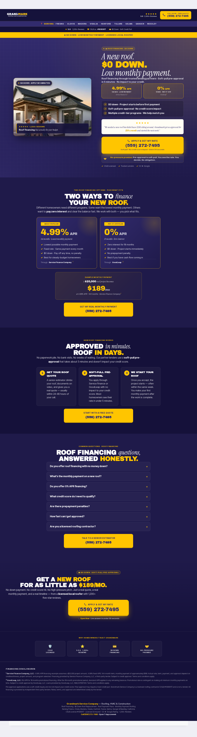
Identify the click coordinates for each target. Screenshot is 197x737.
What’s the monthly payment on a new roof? (76, 476)
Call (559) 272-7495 (89, 714)
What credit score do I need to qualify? (72, 496)
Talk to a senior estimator (98, 540)
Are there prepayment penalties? (70, 506)
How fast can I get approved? (67, 516)
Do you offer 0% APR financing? (68, 486)
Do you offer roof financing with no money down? (79, 466)
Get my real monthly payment (98, 309)
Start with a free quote (98, 415)
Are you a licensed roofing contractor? (73, 526)
